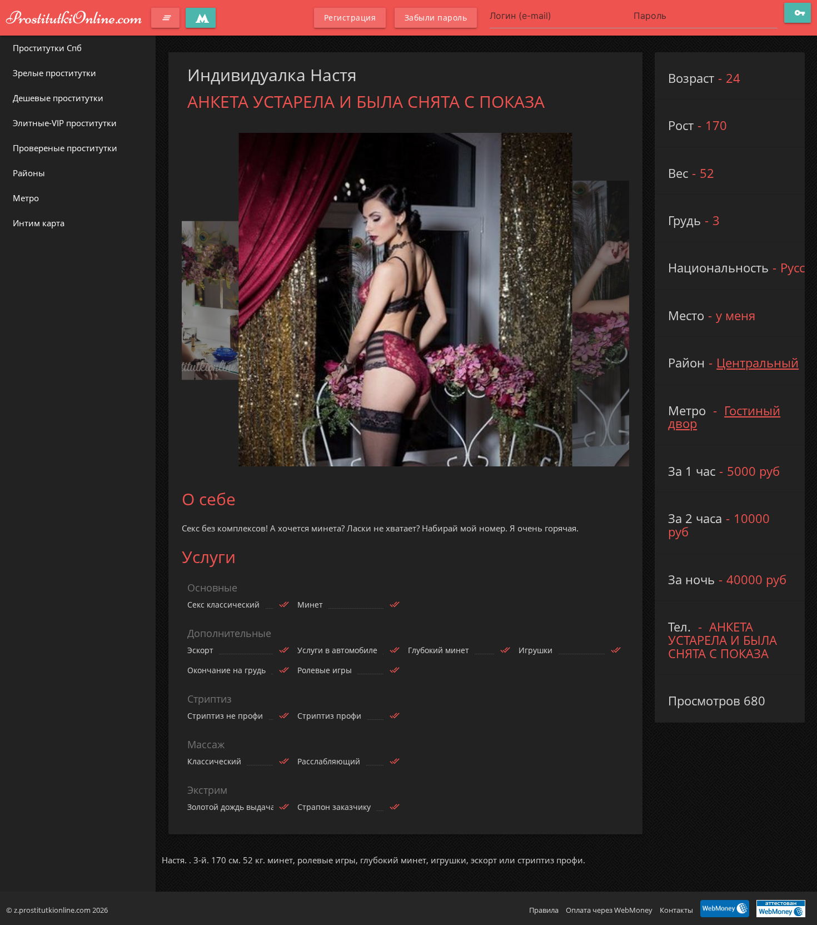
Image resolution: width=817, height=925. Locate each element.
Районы (29, 172)
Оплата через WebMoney (609, 910)
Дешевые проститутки (58, 97)
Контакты (676, 910)
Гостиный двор (724, 417)
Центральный (757, 363)
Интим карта (38, 222)
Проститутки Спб (47, 47)
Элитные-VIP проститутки (65, 122)
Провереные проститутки (65, 147)
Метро (26, 197)
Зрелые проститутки (54, 72)
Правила (544, 910)
